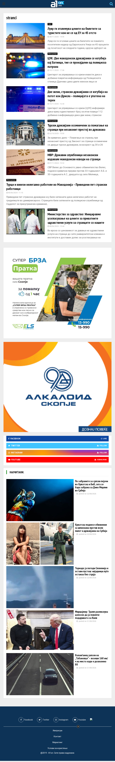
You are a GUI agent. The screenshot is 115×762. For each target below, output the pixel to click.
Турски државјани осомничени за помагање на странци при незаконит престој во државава (78, 127)
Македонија (52, 53)
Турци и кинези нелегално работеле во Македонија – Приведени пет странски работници (56, 186)
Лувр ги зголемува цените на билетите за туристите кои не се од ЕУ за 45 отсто (74, 30)
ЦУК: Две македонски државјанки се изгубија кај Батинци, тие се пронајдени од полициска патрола (77, 62)
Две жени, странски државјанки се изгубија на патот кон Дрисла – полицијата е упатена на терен (78, 96)
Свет (50, 24)
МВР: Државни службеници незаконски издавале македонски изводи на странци (74, 157)
